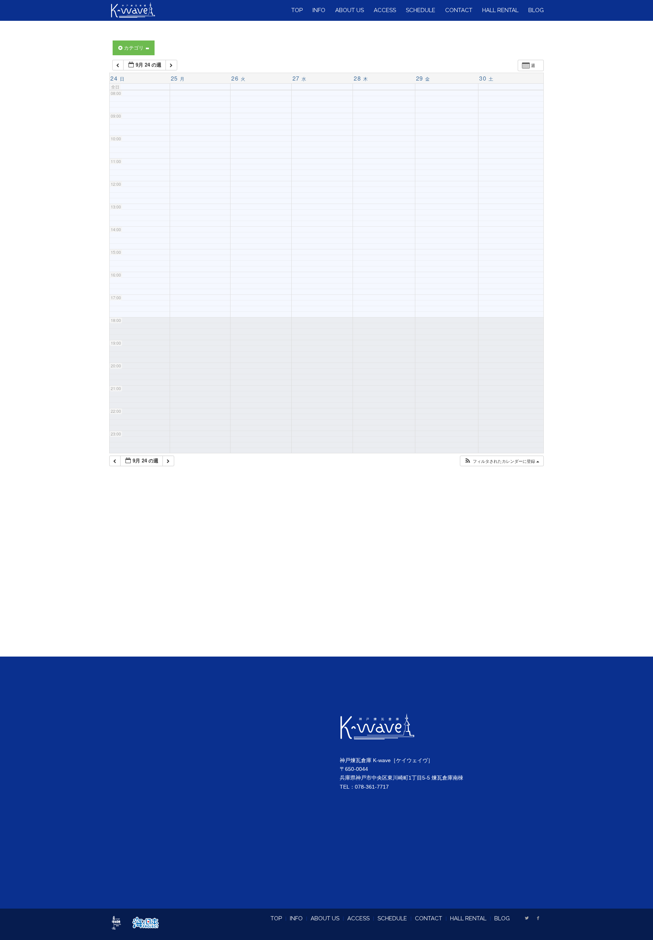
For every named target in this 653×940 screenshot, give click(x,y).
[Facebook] (538, 918)
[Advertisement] (326, 571)
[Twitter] (526, 918)
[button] (501, 461)
